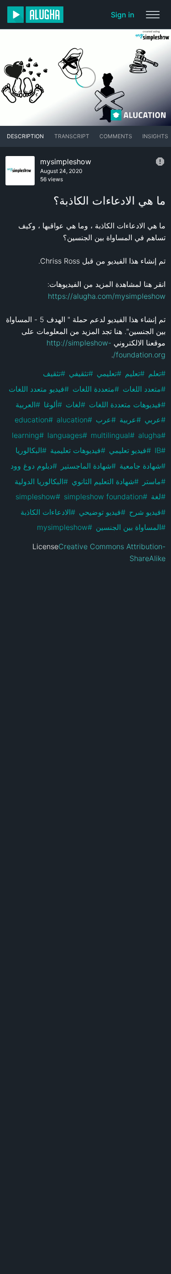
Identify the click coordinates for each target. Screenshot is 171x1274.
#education (34, 419)
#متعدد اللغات (144, 389)
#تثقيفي (81, 373)
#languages (67, 435)
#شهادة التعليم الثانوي (105, 481)
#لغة (158, 496)
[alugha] (35, 14)
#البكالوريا (31, 450)
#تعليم (135, 373)
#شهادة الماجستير (88, 465)
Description (25, 136)
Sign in (123, 14)
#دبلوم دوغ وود (33, 465)
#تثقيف (54, 373)
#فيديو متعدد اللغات (39, 389)
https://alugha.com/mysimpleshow (107, 296)
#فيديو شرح (147, 512)
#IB (160, 450)
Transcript (71, 136)
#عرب (106, 419)
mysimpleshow (65, 161)
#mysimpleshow (64, 527)
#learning (28, 435)
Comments (115, 136)
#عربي (155, 419)
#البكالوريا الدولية (41, 481)
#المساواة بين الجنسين (131, 527)
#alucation (74, 419)
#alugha (152, 435)
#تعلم (157, 373)
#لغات (75, 404)
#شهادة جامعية (142, 465)
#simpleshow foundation (105, 496)
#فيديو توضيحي (102, 512)
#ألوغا (53, 404)
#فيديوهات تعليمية (77, 450)
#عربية (130, 419)
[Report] (160, 161)
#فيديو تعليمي (130, 450)
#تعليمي (109, 373)
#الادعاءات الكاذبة (48, 512)
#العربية (28, 404)
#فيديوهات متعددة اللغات (127, 404)
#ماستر (154, 481)
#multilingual (113, 435)
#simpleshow (38, 496)
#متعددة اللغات (96, 389)
